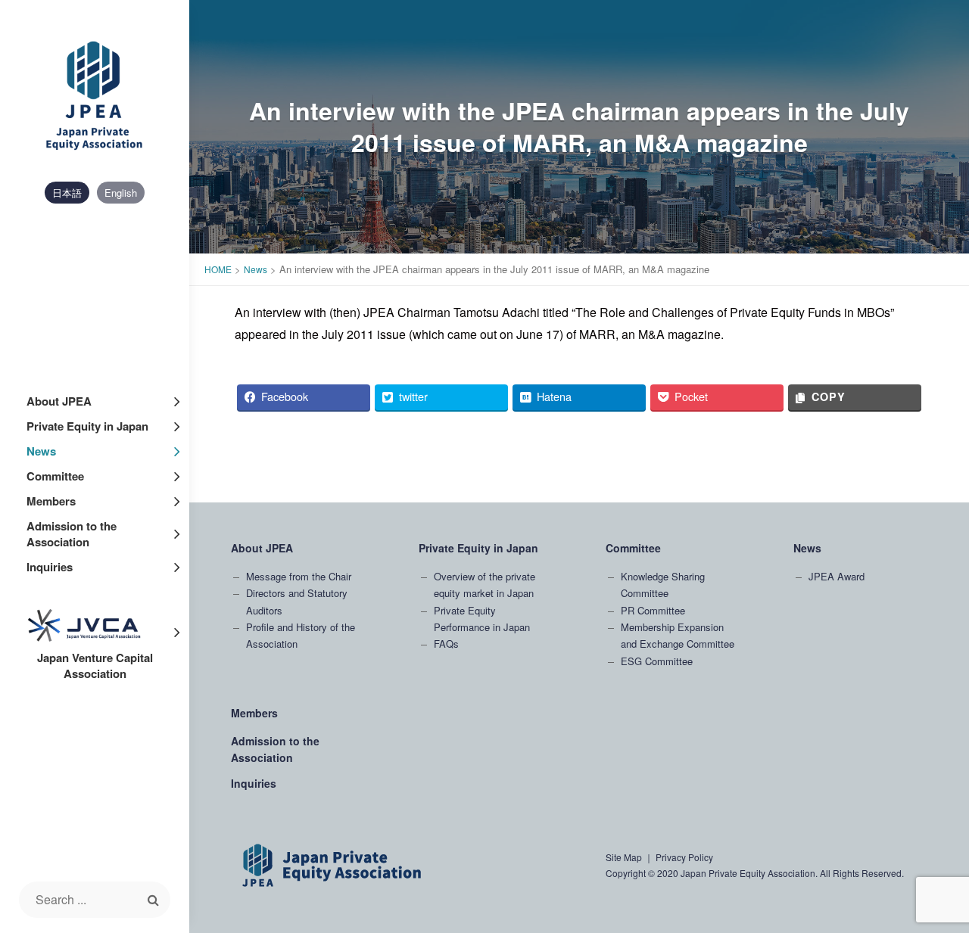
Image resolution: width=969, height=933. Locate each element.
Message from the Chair (298, 576)
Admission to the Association (71, 534)
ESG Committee (657, 661)
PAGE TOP (934, 806)
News (41, 451)
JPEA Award (837, 576)
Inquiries (49, 566)
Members (51, 501)
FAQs (446, 643)
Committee (55, 476)
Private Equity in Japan (87, 426)
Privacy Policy (684, 857)
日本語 (67, 192)
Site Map (624, 857)
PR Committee (653, 610)
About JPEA (59, 401)
